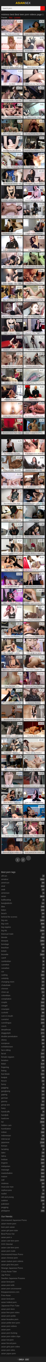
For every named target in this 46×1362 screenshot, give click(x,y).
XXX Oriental (7, 1244)
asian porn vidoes (9, 1326)
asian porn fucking (9, 1333)
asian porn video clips (10, 1336)
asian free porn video (10, 1312)
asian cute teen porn (10, 1241)
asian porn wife (7, 1285)
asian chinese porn (9, 1258)
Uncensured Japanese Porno (14, 1220)
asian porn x (6, 1237)
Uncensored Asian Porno (12, 1254)
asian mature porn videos (12, 1261)
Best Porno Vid (7, 1234)
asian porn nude (8, 1251)
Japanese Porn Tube (10, 1306)
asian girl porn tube (9, 1230)
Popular (4, 17)
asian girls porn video (10, 1347)
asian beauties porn (9, 1319)
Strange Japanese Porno (12, 1268)
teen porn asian (8, 1227)
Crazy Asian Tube (9, 1271)
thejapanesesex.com (10, 1292)
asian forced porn (8, 1343)
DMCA (21, 1359)
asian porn (5, 1330)
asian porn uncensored (11, 1289)
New (10, 17)
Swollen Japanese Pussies (13, 1278)
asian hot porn (7, 1340)
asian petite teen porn (10, 1323)
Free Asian (6, 1295)
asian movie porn (8, 1224)
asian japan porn (8, 1353)
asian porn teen (8, 1309)
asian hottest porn (9, 1302)
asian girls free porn (9, 1265)
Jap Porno (5, 1275)
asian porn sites (8, 1350)
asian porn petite (8, 1316)
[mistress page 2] (28, 858)
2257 (27, 1359)
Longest (17, 17)
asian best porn (8, 1282)
